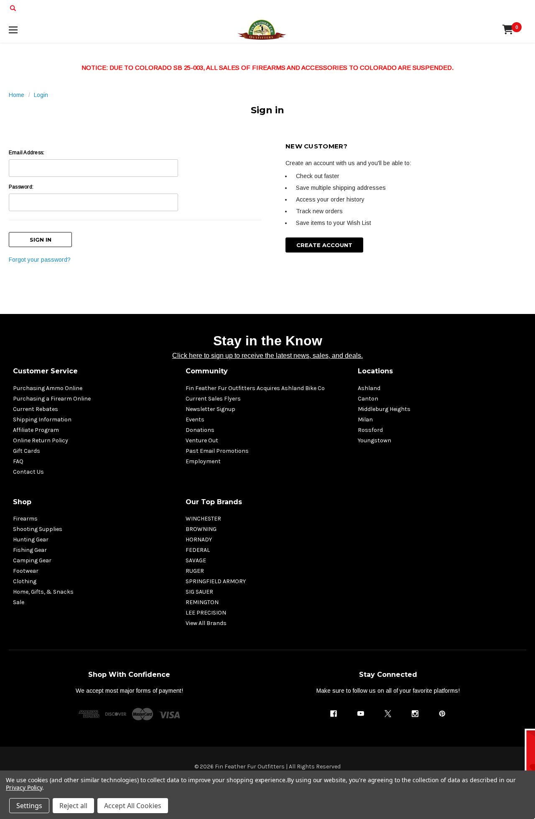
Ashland (369, 388)
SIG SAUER (199, 591)
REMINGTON (202, 602)
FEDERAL (198, 550)
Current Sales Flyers (213, 398)
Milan (365, 419)
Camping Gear (32, 560)
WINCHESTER (203, 518)
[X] (388, 713)
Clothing (24, 581)
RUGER (195, 570)
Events (195, 419)
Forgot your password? (40, 259)
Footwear (25, 570)
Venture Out (202, 440)
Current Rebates (35, 409)
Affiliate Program (36, 430)
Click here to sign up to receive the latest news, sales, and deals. (267, 355)
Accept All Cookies (132, 805)
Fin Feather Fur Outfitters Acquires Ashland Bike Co (255, 388)
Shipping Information (42, 419)
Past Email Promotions (217, 450)
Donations (200, 430)
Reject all (73, 805)
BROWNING (201, 529)
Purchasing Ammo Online (47, 388)
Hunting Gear (30, 539)
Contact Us (28, 471)
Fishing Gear (30, 550)
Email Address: (26, 153)
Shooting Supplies (37, 529)
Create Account (324, 245)
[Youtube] (361, 713)
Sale (18, 602)
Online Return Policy (40, 440)
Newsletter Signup (210, 409)
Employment (203, 461)
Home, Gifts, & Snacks (43, 591)
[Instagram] (415, 713)
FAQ (18, 461)
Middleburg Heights (384, 409)
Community (207, 371)
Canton (368, 398)
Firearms (25, 518)
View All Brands (206, 623)
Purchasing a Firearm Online (52, 398)
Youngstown (374, 440)
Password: (21, 187)
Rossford (370, 430)
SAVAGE (196, 560)
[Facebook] (333, 713)
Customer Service (45, 371)
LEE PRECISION (206, 612)
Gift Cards (26, 450)
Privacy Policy (24, 787)
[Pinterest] (442, 713)
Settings (29, 805)
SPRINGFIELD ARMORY (216, 581)
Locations (375, 371)
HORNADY (199, 539)
